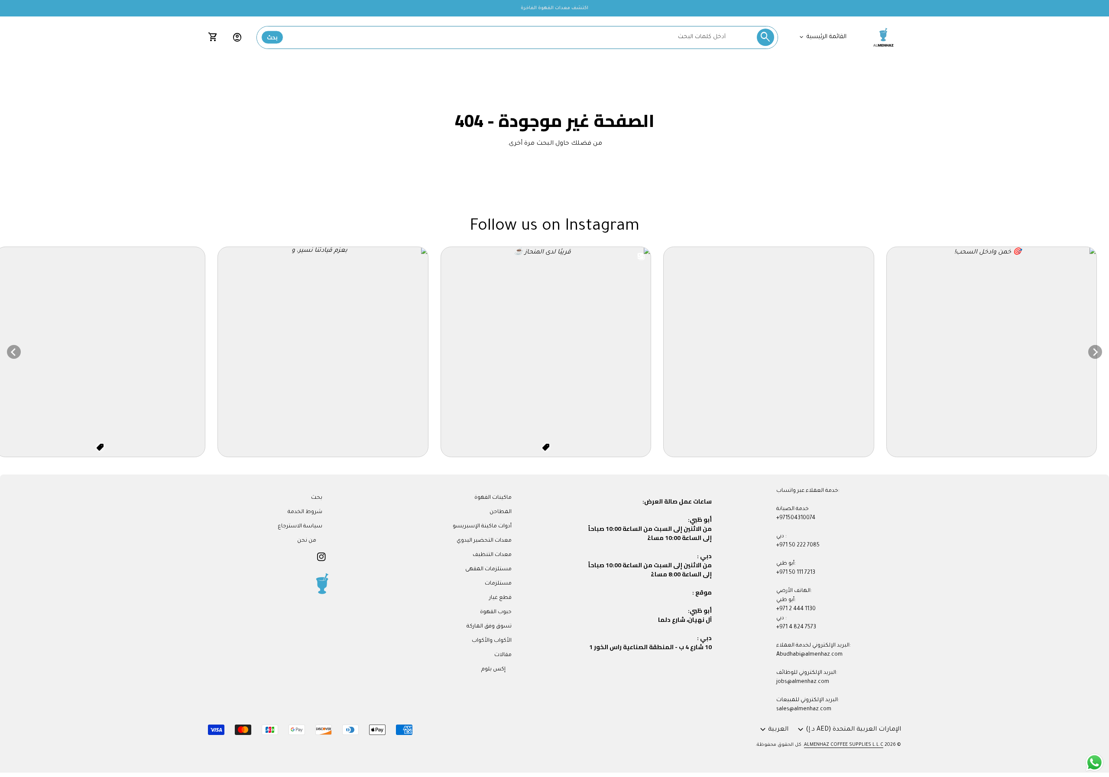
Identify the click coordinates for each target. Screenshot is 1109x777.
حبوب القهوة (496, 612)
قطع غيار (500, 598)
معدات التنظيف (492, 555)
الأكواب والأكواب (492, 641)
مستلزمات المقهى (488, 569)
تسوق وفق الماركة (489, 627)
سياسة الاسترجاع (300, 526)
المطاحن (501, 512)
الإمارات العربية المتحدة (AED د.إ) (848, 730)
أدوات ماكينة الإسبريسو (482, 526)
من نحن (306, 541)
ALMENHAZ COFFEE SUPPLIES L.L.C (843, 745)
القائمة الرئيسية (822, 37)
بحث (272, 37)
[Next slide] (1095, 352)
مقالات (503, 655)
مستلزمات (498, 584)
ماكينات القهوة (493, 498)
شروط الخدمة (305, 512)
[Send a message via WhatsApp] (1094, 762)
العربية (773, 730)
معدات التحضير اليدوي (484, 541)
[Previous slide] (14, 352)
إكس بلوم (493, 669)
